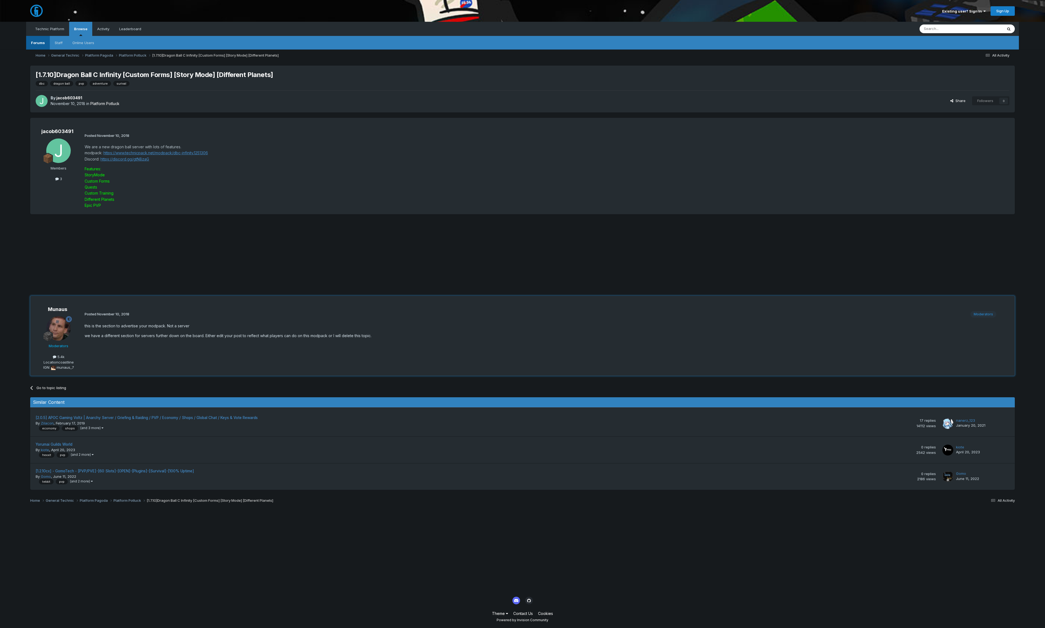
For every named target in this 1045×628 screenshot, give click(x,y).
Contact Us (523, 613)
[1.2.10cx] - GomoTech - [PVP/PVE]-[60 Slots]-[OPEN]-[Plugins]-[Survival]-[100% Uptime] (115, 471)
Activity (103, 29)
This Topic (986, 29)
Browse (80, 29)
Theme (499, 613)
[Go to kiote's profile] (947, 450)
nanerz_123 (965, 420)
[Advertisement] (129, 258)
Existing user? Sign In (962, 11)
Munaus (57, 309)
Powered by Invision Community (522, 620)
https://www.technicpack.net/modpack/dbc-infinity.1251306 (155, 152)
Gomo (46, 476)
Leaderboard (130, 29)
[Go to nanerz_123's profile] (947, 423)
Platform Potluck (104, 103)
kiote (45, 450)
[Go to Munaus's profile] (58, 328)
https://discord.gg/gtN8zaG (124, 159)
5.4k (60, 357)
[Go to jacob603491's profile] (42, 101)
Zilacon (47, 423)
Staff (59, 43)
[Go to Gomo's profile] (947, 476)
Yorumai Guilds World (54, 444)
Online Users (83, 43)
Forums (38, 43)
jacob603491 (69, 98)
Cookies (545, 613)
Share (959, 100)
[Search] (1009, 28)
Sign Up (1002, 11)
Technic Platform (49, 29)
